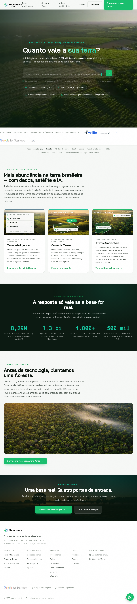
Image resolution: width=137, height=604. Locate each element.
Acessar (95, 4)
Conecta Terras (45, 5)
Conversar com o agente (53, 509)
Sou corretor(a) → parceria (72, 87)
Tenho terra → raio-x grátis (40, 87)
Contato (54, 571)
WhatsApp (54, 576)
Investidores (55, 554)
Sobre (82, 4)
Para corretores (57, 567)
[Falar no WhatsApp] (130, 597)
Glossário (54, 563)
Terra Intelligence (27, 5)
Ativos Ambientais (64, 5)
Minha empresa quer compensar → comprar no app (86, 94)
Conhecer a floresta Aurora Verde (25, 461)
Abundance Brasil (100, 554)
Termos (75, 559)
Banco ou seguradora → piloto (41, 94)
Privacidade (77, 554)
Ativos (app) (32, 563)
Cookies (75, 563)
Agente (30, 567)
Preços (7, 567)
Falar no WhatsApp (88, 509)
